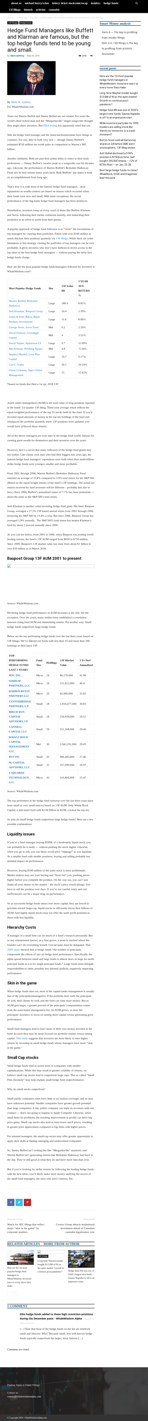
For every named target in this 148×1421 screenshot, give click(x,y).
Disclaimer (108, 54)
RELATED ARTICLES (23, 1244)
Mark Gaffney (17, 55)
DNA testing (50, 125)
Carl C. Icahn (16, 364)
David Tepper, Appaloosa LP (25, 343)
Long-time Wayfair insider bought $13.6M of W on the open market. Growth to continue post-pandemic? (119, 99)
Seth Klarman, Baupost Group (26, 311)
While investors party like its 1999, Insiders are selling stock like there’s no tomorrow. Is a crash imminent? (119, 129)
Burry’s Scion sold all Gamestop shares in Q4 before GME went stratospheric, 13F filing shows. (118, 144)
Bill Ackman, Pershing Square (26, 348)
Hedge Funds (111, 3)
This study (22, 1038)
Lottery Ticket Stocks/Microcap (70, 3)
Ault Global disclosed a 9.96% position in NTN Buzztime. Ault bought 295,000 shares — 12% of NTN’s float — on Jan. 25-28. (118, 159)
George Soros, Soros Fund (23, 327)
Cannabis (54, 9)
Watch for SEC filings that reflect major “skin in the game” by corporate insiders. (25, 1228)
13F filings (62, 238)
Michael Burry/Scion (37, 3)
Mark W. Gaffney (21, 102)
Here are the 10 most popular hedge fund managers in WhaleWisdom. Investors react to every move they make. (119, 82)
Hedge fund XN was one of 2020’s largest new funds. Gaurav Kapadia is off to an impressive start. (120, 114)
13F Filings (15, 9)
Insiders (95, 3)
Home (10, 17)
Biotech (28, 9)
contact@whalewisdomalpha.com (24, 1396)
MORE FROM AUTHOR (61, 1244)
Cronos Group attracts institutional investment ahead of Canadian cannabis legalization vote (75, 1228)
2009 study (13, 949)
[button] (136, 3)
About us (16, 3)
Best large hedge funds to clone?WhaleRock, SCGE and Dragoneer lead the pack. (119, 174)
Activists (40, 9)
